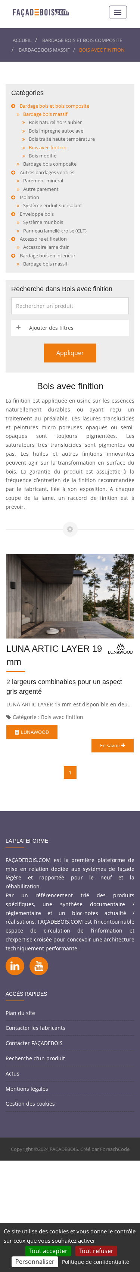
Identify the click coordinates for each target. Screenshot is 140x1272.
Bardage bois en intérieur (47, 255)
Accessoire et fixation (43, 238)
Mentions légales (27, 1088)
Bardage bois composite (50, 163)
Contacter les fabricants (35, 1027)
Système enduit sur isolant (52, 205)
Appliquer (70, 353)
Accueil (22, 40)
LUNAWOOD (35, 732)
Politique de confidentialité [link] (95, 1261)
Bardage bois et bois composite (82, 40)
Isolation (29, 197)
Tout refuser (96, 1251)
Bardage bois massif (44, 49)
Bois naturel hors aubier (55, 122)
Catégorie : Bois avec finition (48, 716)
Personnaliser (35, 1262)
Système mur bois (43, 222)
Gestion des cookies (30, 1103)
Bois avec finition (47, 147)
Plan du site (20, 1012)
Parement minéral (43, 180)
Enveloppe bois (37, 214)
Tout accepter (48, 1251)
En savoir (110, 745)
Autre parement (41, 189)
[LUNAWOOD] (121, 648)
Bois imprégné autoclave (56, 130)
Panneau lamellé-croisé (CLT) (55, 230)
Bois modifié (42, 155)
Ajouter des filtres (51, 327)
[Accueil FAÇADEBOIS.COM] (41, 12)
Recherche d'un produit (35, 1058)
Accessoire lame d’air (46, 247)
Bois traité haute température (62, 139)
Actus (12, 1073)
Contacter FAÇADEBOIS (34, 1043)
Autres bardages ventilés (47, 172)
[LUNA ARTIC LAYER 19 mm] (70, 596)
